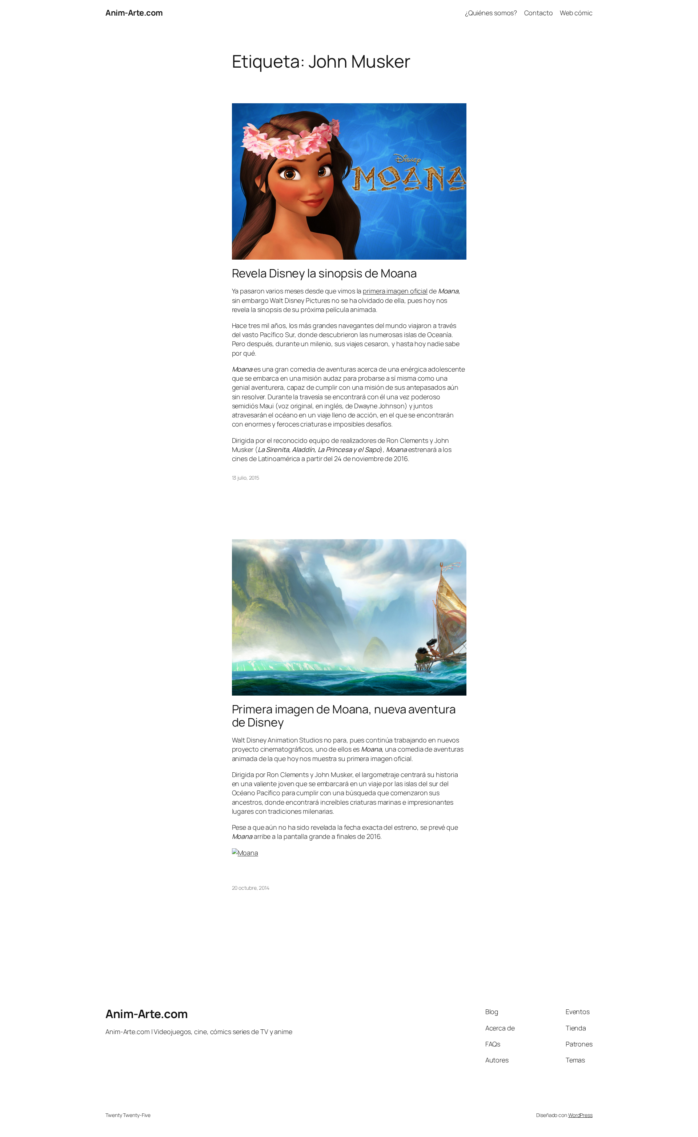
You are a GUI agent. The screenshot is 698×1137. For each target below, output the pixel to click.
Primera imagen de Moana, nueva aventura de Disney (344, 715)
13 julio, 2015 (246, 477)
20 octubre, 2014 (250, 887)
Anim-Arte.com (134, 12)
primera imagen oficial (395, 291)
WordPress (580, 1115)
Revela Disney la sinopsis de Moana (324, 273)
